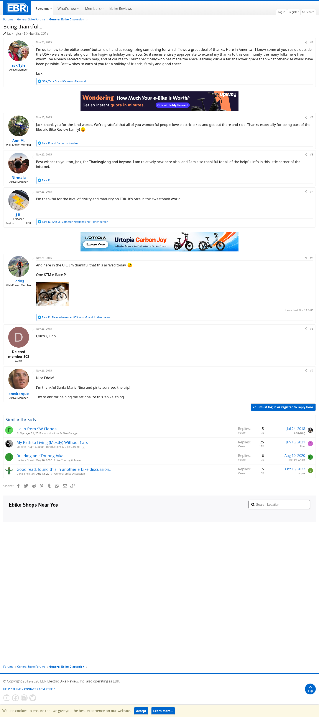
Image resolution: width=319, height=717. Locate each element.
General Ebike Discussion (69, 474)
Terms (17, 689)
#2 (311, 117)
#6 (311, 328)
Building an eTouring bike (39, 455)
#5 (311, 258)
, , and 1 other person (75, 222)
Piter (302, 446)
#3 (311, 154)
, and (64, 81)
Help (6, 689)
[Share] (306, 42)
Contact (30, 689)
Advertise (46, 689)
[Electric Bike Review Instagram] (24, 697)
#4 (311, 191)
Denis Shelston (25, 474)
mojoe (301, 473)
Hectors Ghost (25, 460)
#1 (311, 42)
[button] (51, 8)
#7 (311, 370)
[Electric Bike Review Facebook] (15, 697)
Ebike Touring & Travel (67, 460)
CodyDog (299, 433)
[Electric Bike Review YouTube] (6, 697)
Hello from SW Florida (36, 428)
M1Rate (21, 447)
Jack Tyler (14, 33)
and (60, 143)
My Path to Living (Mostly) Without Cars (52, 442)
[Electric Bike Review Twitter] (32, 697)
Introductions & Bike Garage (60, 433)
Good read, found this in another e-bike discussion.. (63, 469)
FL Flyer (21, 433)
